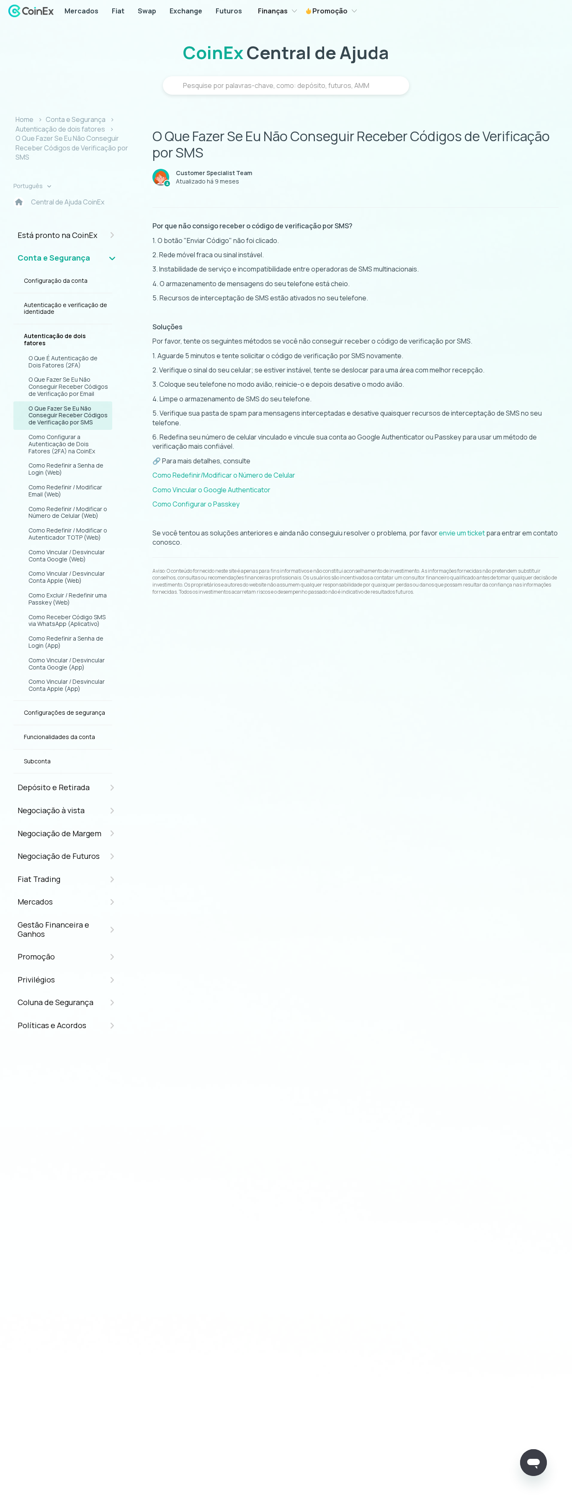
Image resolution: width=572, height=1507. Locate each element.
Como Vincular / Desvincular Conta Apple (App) (66, 685)
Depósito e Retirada (54, 787)
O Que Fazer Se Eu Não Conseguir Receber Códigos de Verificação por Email (68, 386)
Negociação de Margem (59, 833)
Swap (147, 11)
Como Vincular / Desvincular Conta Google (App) (66, 663)
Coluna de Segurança (55, 1002)
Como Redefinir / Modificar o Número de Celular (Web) (67, 512)
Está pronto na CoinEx (57, 235)
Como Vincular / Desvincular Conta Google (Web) (66, 555)
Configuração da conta (56, 280)
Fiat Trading (39, 879)
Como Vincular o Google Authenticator (211, 489)
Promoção (329, 11)
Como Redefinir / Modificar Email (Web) (65, 490)
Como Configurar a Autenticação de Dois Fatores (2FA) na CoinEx (61, 444)
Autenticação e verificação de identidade (65, 308)
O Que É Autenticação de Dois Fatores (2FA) (63, 361)
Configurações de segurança (64, 712)
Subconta (37, 761)
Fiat (118, 11)
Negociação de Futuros (59, 856)
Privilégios (36, 980)
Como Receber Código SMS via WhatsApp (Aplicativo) (67, 620)
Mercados (81, 11)
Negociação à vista (51, 810)
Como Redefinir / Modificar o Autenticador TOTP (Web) (67, 533)
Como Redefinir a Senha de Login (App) (65, 641)
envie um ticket (462, 533)
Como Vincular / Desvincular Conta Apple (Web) (66, 576)
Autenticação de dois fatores (60, 129)
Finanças (273, 11)
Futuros (229, 11)
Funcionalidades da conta (59, 737)
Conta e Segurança (76, 119)
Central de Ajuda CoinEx (67, 202)
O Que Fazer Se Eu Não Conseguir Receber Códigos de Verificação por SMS (71, 148)
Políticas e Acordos (52, 1025)
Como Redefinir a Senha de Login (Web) (65, 468)
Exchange (186, 11)
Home (24, 119)
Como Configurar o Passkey (196, 504)
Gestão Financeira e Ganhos (53, 929)
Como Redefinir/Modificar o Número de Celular (223, 475)
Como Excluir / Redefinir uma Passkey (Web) (67, 598)
